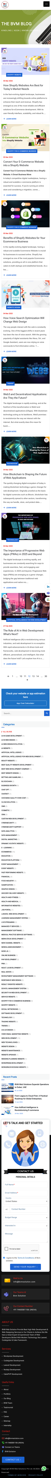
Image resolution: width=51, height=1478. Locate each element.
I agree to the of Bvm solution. (23, 1259)
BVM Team (8, 1403)
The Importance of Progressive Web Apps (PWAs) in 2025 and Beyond (23, 552)
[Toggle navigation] (46, 4)
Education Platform (10, 860)
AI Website (5, 748)
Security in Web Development (14, 993)
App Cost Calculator (25, 703)
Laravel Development (12, 1365)
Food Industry (7, 881)
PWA (3, 964)
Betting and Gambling (11, 777)
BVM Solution (10, 1451)
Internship (8, 1425)
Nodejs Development (12, 1370)
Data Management (9, 835)
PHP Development (8, 959)
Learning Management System (14, 918)
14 (37, 676)
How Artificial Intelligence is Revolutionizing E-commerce (27, 1108)
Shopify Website (14, 75)
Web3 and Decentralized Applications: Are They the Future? (25, 396)
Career (6, 1416)
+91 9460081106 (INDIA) (25, 1310)
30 (46, 676)
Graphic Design (8, 889)
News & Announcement (11, 947)
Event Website (7, 868)
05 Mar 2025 (8, 81)
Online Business (8, 955)
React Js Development (11, 968)
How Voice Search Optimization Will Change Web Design (23, 320)
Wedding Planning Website (12, 1059)
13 (33, 676)
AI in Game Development (11, 736)
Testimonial (8, 1407)
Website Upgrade (8, 1055)
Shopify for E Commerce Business (21, 151)
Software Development (11, 1013)
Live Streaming (7, 922)
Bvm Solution (19, 1296)
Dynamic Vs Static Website (12, 843)
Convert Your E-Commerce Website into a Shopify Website (23, 163)
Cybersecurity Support (11, 827)
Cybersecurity (7, 823)
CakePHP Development (13, 1374)
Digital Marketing (9, 839)
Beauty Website (8, 761)
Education (5, 856)
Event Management (9, 864)
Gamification (7, 885)
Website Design (13, 307)
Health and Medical (10, 901)
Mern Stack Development (12, 939)
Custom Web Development (12, 819)
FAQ (5, 1412)
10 (21, 676)
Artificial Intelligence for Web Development (26, 620)
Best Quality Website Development (16, 765)
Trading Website (8, 1022)
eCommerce (6, 852)
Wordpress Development (13, 1356)
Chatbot (5, 794)
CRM (3, 814)
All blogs (7, 732)
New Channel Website (10, 943)
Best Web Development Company (15, 769)
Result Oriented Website (12, 984)
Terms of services (17, 1475)
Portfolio (7, 1394)
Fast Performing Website (12, 872)
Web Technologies (9, 1042)
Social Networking (9, 1009)
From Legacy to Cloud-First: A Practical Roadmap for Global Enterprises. (31, 1097)
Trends (10, 383)
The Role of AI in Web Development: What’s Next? (23, 632)
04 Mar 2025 (8, 313)
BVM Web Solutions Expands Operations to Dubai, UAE (32, 1085)
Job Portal (6, 910)
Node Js (4, 951)
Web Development (9, 1038)
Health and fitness (9, 897)
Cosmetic (5, 810)
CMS (3, 806)
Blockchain (12, 463)
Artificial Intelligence (11, 752)
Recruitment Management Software (17, 976)
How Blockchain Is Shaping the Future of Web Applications (25, 476)
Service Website (8, 997)
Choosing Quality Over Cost (13, 798)
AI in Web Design (8, 740)
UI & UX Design (7, 1030)
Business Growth (8, 785)
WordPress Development (12, 1063)
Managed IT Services (10, 926)
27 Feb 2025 (7, 626)
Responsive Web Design (11, 980)
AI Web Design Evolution (11, 744)
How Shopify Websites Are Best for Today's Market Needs (23, 87)
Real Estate (6, 972)
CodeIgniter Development (14, 1361)
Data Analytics (7, 831)
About (6, 1389)
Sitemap (7, 1421)
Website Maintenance (10, 1051)
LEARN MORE (11, 119)
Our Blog (7, 1398)
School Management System (13, 988)
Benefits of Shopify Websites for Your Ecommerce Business (24, 239)
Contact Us (12, 1460)
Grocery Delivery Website (12, 893)
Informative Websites (10, 906)
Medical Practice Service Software (16, 935)
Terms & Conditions (26, 1258)
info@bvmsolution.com (24, 1282)
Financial (5, 877)
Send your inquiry (25, 1267)
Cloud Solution (8, 802)
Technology (12, 540)
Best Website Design (10, 773)
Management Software (11, 930)
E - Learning (6, 848)
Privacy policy (35, 1475)
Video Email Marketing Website (14, 1034)
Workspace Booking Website (13, 1067)
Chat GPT (5, 790)
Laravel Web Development (12, 914)
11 (25, 676)
